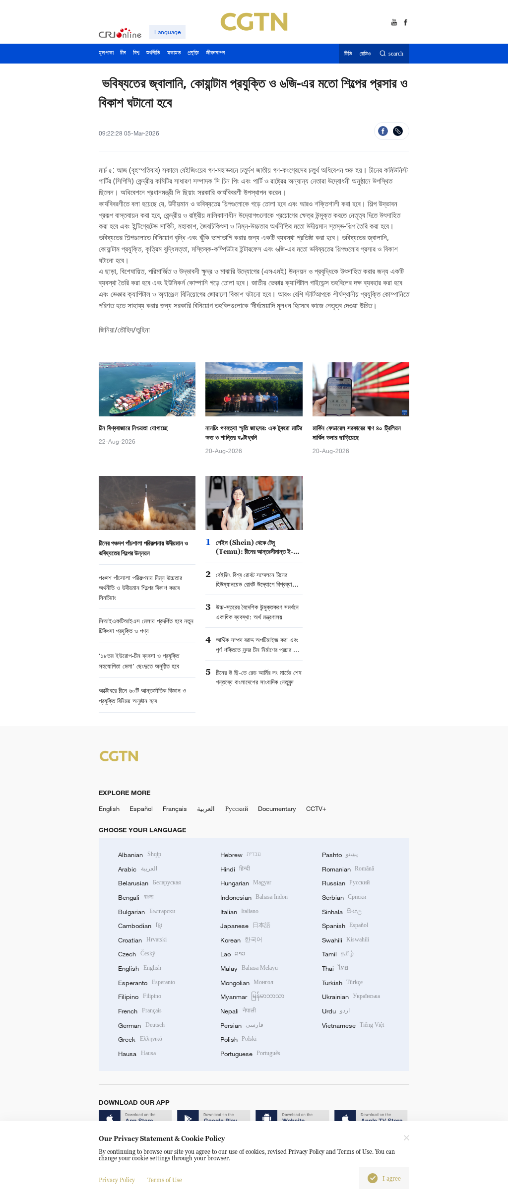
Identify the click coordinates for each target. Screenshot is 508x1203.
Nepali (238, 1011)
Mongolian (246, 983)
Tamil (338, 954)
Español (141, 808)
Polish (238, 1039)
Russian (346, 883)
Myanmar (252, 997)
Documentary (277, 808)
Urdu (336, 1011)
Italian (239, 912)
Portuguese (250, 1054)
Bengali (135, 897)
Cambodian (140, 926)
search (395, 54)
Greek (140, 1039)
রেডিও (365, 54)
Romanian (348, 869)
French (139, 1011)
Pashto (340, 855)
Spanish (345, 926)
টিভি (348, 54)
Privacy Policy (117, 1180)
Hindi (235, 869)
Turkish (342, 983)
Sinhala (342, 912)
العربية (206, 808)
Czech (136, 954)
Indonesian (254, 897)
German (141, 1025)
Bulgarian (146, 912)
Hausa (136, 1054)
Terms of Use (164, 1180)
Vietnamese (353, 1025)
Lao (233, 954)
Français (175, 808)
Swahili (345, 940)
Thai (335, 968)
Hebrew (240, 855)
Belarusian (149, 883)
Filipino (139, 997)
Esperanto (146, 983)
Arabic (137, 869)
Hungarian (245, 883)
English (109, 808)
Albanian (139, 855)
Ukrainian (351, 997)
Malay (249, 968)
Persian (241, 1025)
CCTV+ (316, 808)
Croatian (142, 940)
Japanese (245, 926)
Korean (241, 940)
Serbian (344, 897)
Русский (236, 808)
